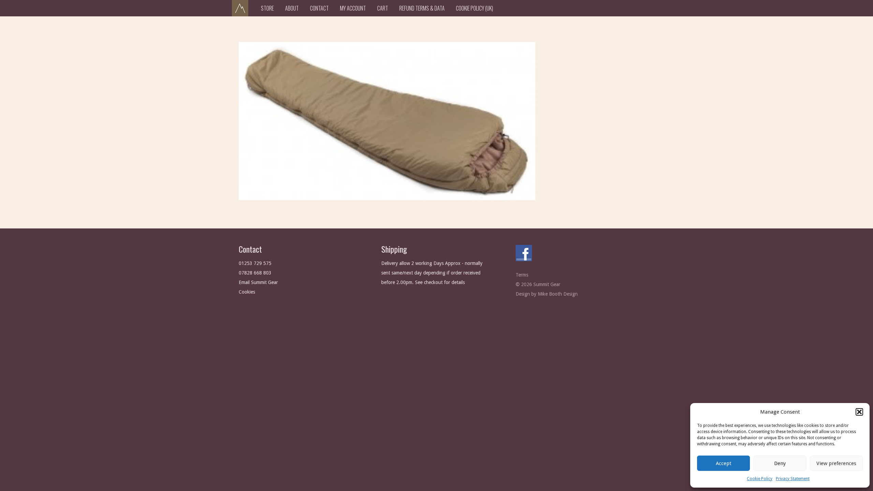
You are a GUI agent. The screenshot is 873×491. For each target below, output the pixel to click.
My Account (353, 8)
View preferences (836, 463)
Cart (382, 8)
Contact (319, 8)
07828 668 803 (255, 273)
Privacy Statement (793, 478)
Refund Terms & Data (422, 8)
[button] (859, 411)
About (292, 8)
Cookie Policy (759, 478)
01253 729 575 (255, 263)
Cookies (247, 292)
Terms (522, 275)
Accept (723, 463)
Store (267, 8)
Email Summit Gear (258, 282)
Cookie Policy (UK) (474, 8)
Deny (780, 463)
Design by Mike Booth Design (547, 294)
